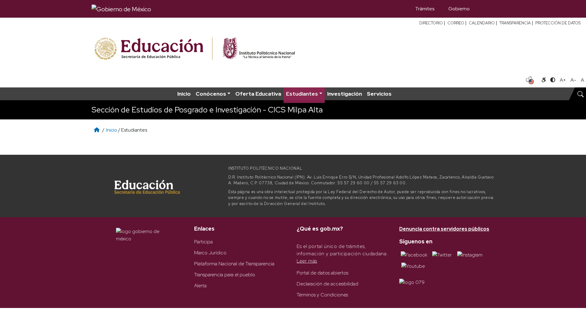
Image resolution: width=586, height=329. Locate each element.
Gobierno (459, 8)
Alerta (200, 285)
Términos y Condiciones (322, 295)
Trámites (424, 8)
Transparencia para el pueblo (224, 274)
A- (573, 80)
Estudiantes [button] (302, 93)
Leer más (307, 261)
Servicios (379, 93)
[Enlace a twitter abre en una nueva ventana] (442, 254)
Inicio (184, 93)
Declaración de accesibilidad (327, 284)
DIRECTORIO (431, 23)
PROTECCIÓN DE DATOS (558, 23)
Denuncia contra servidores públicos (444, 229)
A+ (563, 80)
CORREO (455, 23)
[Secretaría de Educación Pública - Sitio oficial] (153, 49)
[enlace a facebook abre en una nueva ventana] (414, 254)
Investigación (344, 93)
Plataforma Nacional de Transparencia (234, 263)
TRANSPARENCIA (515, 23)
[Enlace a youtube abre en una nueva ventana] (413, 266)
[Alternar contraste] (552, 80)
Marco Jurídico (210, 252)
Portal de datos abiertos (322, 273)
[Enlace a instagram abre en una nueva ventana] (470, 254)
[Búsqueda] (485, 8)
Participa (203, 242)
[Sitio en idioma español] (530, 79)
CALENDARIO (482, 23)
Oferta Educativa (258, 93)
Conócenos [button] (211, 93)
